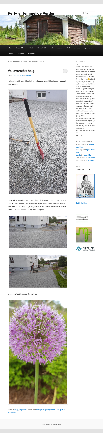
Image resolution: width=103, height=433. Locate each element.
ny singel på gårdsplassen (45, 410)
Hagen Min (20, 48)
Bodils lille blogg (81, 203)
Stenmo (21, 53)
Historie (31, 48)
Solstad (11, 53)
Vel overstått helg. (21, 70)
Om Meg (77, 48)
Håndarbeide (41, 48)
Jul (51, 48)
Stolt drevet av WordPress (51, 424)
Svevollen (31, 53)
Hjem (10, 48)
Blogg (16, 410)
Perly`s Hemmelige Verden (31, 13)
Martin (78, 155)
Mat (68, 48)
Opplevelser (88, 48)
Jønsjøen (60, 48)
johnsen (28, 75)
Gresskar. (91, 157)
